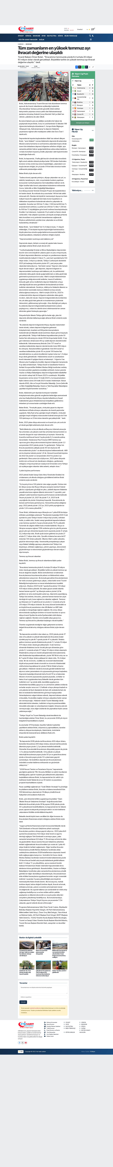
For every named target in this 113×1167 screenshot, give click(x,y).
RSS (21, 1051)
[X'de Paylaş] (79, 67)
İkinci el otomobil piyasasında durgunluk (41, 952)
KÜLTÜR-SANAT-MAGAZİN (28, 39)
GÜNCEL (28, 36)
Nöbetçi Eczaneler (52, 1022)
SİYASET (21, 36)
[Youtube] (25, 1042)
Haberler (20, 44)
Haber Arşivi (50, 1036)
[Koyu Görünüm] (92, 36)
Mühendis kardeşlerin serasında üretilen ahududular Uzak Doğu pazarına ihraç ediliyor (59, 954)
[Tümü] (93, 190)
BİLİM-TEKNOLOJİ (71, 36)
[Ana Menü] (90, 40)
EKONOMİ (36, 36)
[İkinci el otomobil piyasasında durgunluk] (43, 945)
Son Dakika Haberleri (53, 1034)
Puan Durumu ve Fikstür (53, 1030)
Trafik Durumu (50, 1028)
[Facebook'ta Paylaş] (76, 67)
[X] (22, 1042)
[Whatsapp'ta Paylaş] (83, 67)
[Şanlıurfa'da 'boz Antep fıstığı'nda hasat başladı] (26, 965)
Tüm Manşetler (51, 1032)
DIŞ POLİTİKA (51, 36)
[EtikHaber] (26, 29)
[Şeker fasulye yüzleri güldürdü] (59, 965)
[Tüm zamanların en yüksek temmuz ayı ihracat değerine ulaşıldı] (43, 86)
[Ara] (90, 36)
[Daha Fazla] (86, 67)
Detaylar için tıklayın (82, 123)
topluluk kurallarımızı (35, 1008)
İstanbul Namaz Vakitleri (53, 1026)
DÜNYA (60, 36)
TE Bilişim (92, 1051)
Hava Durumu (50, 1024)
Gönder (23, 1002)
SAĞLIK (41, 39)
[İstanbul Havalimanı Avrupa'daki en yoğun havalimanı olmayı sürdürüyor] (26, 945)
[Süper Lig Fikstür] (93, 130)
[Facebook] (19, 1042)
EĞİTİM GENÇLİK (70, 1032)
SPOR (43, 36)
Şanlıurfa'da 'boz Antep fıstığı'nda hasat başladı (25, 972)
